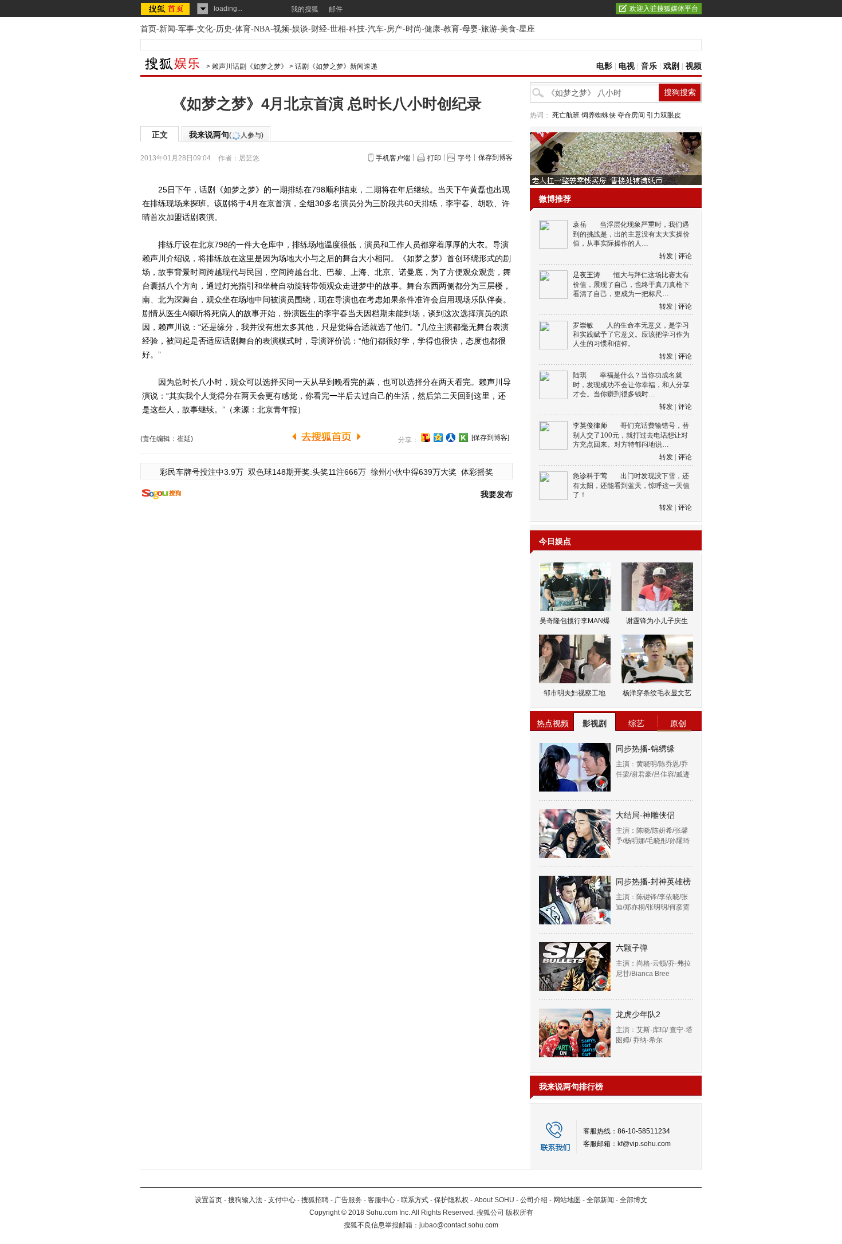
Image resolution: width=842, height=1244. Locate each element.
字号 (464, 158)
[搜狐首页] (166, 8)
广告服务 (348, 1200)
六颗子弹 (632, 947)
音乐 (649, 66)
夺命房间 (631, 115)
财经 (319, 29)
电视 (627, 66)
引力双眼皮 (664, 115)
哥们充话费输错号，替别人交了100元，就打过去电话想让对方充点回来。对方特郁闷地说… (631, 435)
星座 (527, 29)
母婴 (470, 29)
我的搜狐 (304, 9)
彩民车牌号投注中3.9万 (201, 472)
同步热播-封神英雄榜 (653, 881)
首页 (148, 29)
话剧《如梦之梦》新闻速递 (336, 66)
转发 (666, 256)
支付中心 (282, 1200)
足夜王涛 (586, 275)
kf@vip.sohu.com (644, 1144)
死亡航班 (566, 115)
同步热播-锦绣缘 (645, 748)
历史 (224, 29)
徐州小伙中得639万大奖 (414, 472)
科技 (357, 29)
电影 (604, 66)
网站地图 (567, 1200)
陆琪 (580, 375)
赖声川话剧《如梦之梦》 (250, 66)
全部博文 (633, 1200)
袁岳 (580, 225)
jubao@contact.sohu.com (458, 1225)
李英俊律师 (590, 426)
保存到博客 (495, 157)
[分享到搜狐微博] (425, 437)
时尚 (414, 29)
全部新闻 (600, 1200)
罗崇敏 (583, 325)
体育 (243, 29)
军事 (186, 29)
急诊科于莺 (590, 476)
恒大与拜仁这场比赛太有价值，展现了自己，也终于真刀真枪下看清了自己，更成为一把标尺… (631, 284)
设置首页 (208, 1200)
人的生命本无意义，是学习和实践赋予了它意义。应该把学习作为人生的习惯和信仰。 (631, 334)
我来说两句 (226, 134)
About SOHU (494, 1200)
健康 (432, 29)
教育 (451, 29)
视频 (281, 29)
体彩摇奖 (477, 472)
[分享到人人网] (450, 437)
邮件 (336, 9)
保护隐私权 (451, 1200)
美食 (508, 29)
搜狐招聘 (315, 1200)
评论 (685, 256)
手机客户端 (393, 158)
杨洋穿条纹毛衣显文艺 (657, 693)
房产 (395, 29)
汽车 (376, 29)
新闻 (167, 29)
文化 (205, 29)
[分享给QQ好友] (438, 437)
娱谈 (300, 29)
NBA (262, 29)
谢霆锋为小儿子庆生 (657, 621)
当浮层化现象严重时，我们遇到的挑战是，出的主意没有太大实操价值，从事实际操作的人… (631, 234)
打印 (434, 158)
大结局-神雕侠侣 (645, 815)
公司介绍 (534, 1200)
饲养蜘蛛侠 (598, 115)
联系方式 (414, 1200)
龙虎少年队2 (638, 1014)
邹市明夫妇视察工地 (574, 693)
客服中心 (381, 1200)
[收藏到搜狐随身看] (463, 437)
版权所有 (519, 1212)
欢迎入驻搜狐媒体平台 (663, 9)
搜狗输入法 (245, 1200)
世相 (338, 29)
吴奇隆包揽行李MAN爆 (575, 621)
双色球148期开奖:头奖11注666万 (307, 472)
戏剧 (671, 66)
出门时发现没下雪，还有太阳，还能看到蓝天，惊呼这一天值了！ (631, 485)
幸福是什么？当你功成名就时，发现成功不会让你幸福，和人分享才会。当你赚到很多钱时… (631, 384)
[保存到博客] (490, 438)
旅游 (489, 29)
